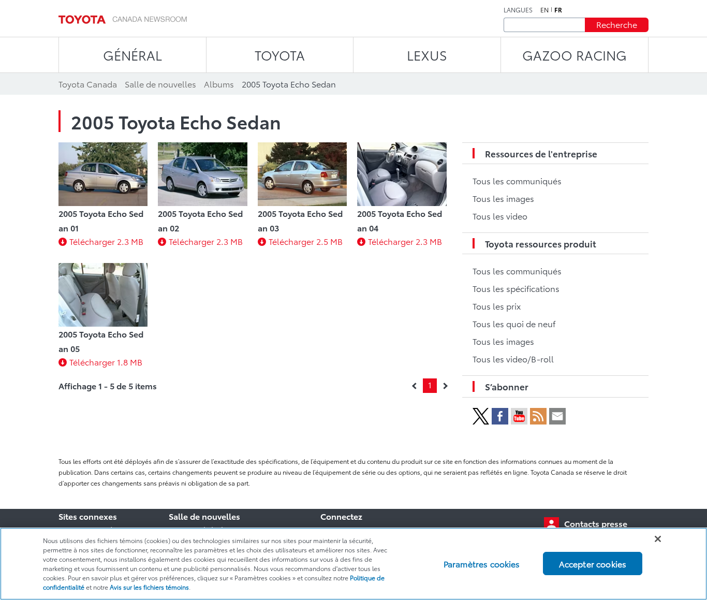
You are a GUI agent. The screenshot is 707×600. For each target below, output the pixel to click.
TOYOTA (280, 55)
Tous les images (503, 198)
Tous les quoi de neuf (514, 323)
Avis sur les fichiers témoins (149, 586)
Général (132, 55)
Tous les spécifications (516, 288)
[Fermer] (657, 539)
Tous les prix (497, 306)
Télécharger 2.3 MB (106, 241)
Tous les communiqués (517, 180)
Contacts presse (595, 523)
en (544, 9)
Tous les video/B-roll (513, 358)
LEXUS (427, 55)
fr (558, 9)
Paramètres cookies (482, 563)
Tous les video (500, 216)
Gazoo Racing (574, 55)
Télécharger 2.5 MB (306, 241)
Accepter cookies (593, 563)
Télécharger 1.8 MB (105, 362)
